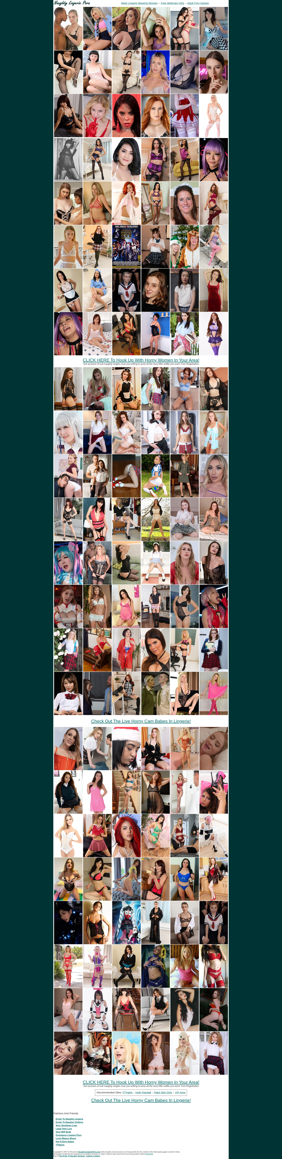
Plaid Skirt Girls (163, 1092)
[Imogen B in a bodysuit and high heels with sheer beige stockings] (184, 769)
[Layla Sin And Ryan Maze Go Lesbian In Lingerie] (184, 49)
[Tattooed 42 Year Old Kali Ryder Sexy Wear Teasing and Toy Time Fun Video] (126, 1030)
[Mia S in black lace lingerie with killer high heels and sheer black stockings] (213, 409)
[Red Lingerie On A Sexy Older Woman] (155, 900)
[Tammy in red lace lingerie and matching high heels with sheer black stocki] (97, 670)
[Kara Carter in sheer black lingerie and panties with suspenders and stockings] (68, 540)
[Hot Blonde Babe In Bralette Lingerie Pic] (97, 627)
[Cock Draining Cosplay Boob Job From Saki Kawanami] (213, 180)
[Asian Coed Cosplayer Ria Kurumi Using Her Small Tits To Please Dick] (68, 453)
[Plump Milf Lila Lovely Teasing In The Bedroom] (184, 583)
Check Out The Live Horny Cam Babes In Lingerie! (141, 721)
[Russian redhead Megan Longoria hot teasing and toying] (213, 354)
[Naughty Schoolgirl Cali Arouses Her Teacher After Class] (68, 496)
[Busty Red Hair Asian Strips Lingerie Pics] (126, 856)
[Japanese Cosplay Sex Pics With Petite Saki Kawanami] (68, 354)
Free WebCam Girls (172, 3)
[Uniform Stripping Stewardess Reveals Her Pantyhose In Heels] (97, 311)
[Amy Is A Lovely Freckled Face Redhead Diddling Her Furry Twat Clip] (126, 453)
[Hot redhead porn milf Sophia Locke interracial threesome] (155, 136)
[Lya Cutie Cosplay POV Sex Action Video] (68, 627)
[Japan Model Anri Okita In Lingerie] (97, 900)
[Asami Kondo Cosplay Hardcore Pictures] (68, 943)
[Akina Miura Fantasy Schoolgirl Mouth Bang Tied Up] (68, 714)
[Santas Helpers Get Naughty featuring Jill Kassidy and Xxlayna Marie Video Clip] (184, 267)
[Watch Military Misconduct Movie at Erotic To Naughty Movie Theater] (155, 714)
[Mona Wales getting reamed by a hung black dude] (68, 49)
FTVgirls (127, 1092)
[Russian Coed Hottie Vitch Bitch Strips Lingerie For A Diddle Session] (184, 409)
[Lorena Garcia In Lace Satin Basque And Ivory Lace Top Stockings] (155, 1074)
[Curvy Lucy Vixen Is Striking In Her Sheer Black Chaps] (126, 49)
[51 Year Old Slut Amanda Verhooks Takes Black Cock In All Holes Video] (97, 583)
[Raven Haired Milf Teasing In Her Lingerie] (97, 540)
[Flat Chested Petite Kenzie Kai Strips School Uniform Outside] (68, 670)
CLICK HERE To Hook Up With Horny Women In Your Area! (141, 360)
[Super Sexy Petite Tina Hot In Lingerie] (97, 354)
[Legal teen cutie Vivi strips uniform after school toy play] (184, 540)
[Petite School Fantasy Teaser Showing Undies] (155, 453)
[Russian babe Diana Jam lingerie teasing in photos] (68, 136)
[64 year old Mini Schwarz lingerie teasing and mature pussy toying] (126, 670)
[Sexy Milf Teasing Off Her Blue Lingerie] (213, 453)
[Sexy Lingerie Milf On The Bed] (213, 540)
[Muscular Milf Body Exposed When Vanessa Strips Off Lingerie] (184, 900)
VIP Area (180, 1092)
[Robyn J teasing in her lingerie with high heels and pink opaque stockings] (213, 267)
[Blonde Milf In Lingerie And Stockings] (184, 670)
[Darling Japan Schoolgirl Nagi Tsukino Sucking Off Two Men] (155, 267)
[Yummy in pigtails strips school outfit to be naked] (97, 453)
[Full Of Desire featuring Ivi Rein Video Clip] (184, 856)
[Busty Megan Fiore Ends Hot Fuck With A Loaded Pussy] (126, 136)
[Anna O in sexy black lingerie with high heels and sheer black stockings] (68, 409)
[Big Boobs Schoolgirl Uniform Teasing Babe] (68, 813)
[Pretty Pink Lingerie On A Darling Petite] (213, 714)
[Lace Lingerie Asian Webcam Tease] (184, 93)
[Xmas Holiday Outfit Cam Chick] (184, 136)
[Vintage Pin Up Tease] (68, 180)
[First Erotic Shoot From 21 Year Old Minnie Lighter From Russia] (184, 714)
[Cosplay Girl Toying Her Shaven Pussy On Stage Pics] (68, 583)
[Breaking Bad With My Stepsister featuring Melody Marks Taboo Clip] (97, 769)
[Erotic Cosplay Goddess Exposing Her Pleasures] (155, 987)
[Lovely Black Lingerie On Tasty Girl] (97, 943)
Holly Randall (143, 1092)
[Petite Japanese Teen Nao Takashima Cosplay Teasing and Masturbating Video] (97, 987)
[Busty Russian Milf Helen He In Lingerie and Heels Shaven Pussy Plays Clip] (155, 354)
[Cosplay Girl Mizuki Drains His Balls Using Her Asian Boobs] (126, 1074)
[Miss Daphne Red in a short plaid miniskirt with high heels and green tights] (97, 267)
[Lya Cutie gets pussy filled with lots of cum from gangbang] (213, 943)
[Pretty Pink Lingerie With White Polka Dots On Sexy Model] (97, 813)
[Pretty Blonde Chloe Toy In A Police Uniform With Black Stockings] (184, 943)
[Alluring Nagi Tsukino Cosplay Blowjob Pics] (213, 627)
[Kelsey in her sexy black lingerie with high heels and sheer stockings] (126, 583)
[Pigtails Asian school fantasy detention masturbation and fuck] (184, 311)
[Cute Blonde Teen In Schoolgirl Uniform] (126, 540)
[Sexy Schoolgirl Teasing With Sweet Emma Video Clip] (155, 627)
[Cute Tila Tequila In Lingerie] (184, 987)
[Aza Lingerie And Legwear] (155, 49)
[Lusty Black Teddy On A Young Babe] (184, 627)
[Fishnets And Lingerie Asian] (68, 93)
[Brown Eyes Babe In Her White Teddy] (68, 856)
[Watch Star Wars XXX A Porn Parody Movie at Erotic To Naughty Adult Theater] (126, 267)
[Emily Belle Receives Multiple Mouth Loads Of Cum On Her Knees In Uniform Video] (126, 311)
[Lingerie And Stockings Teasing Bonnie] (184, 180)
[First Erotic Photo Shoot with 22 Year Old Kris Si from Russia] (213, 311)
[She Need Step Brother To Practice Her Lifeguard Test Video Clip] (97, 409)
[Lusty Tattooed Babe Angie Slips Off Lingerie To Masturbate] (126, 900)
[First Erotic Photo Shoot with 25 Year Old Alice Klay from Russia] (213, 1030)
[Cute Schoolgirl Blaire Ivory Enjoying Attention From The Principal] (213, 670)
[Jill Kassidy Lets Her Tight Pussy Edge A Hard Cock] (155, 93)
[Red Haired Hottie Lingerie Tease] (126, 224)
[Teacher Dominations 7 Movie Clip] (97, 714)
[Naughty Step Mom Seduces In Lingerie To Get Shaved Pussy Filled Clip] (184, 813)
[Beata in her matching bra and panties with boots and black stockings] (213, 224)
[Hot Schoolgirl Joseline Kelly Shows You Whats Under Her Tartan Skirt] (184, 354)
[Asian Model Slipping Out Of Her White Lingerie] (126, 180)
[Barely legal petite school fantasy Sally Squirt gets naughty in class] (155, 409)
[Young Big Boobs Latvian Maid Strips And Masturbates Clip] (68, 311)
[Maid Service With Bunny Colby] (68, 224)
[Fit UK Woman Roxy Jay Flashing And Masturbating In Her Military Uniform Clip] (184, 496)
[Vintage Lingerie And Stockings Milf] (155, 540)
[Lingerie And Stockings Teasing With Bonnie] (155, 224)
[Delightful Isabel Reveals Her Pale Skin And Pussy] (97, 136)
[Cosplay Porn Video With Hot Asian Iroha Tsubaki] (97, 1030)
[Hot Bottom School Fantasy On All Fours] (126, 496)
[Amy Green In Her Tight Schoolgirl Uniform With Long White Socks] (97, 49)
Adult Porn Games (198, 3)
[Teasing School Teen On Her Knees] (97, 856)
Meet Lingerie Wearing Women (139, 3)
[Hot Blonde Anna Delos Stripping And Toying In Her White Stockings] (213, 136)
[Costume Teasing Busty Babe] (97, 1074)
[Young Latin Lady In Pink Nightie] (126, 627)
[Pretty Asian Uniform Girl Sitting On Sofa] (155, 583)
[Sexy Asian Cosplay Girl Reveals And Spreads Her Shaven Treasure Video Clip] (184, 1074)
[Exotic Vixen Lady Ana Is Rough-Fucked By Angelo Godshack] (213, 813)
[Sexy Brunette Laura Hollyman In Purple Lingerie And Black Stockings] (155, 180)
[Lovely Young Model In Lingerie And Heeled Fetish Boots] (155, 311)
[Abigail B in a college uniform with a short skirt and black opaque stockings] (126, 987)
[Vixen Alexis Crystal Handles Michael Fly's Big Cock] (68, 769)
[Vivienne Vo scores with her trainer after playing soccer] (155, 496)
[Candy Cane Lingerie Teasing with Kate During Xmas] (97, 224)
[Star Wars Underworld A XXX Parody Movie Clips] (126, 943)
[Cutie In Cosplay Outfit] (213, 49)
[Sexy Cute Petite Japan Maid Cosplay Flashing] (213, 856)
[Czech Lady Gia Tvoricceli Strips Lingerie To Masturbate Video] (68, 900)
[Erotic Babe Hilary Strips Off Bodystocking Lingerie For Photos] (213, 583)
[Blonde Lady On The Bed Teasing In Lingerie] (155, 769)
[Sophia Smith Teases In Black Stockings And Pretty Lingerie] (126, 93)
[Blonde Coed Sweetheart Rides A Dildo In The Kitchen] (68, 267)
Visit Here (149, 1154)
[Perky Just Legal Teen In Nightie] (97, 93)
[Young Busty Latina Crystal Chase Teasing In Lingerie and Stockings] (68, 987)
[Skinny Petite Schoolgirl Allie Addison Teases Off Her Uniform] (213, 1074)
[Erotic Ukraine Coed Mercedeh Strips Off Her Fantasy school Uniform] (184, 453)
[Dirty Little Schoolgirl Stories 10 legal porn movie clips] (213, 769)
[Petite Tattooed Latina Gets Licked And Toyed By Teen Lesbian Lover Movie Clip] (126, 769)
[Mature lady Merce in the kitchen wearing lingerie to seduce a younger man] (213, 900)
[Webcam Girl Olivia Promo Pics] (213, 987)
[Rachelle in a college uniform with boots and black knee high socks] (126, 714)
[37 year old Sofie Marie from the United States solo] (184, 224)
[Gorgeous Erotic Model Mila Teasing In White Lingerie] (68, 1074)
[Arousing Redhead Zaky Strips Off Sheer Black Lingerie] (155, 813)
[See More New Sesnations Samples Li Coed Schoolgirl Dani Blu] (97, 496)
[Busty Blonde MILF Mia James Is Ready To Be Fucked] (213, 496)
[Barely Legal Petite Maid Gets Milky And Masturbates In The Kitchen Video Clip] (126, 409)
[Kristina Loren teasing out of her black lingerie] (213, 93)
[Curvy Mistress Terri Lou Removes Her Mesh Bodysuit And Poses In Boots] (155, 670)
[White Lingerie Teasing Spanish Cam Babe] (184, 1030)
